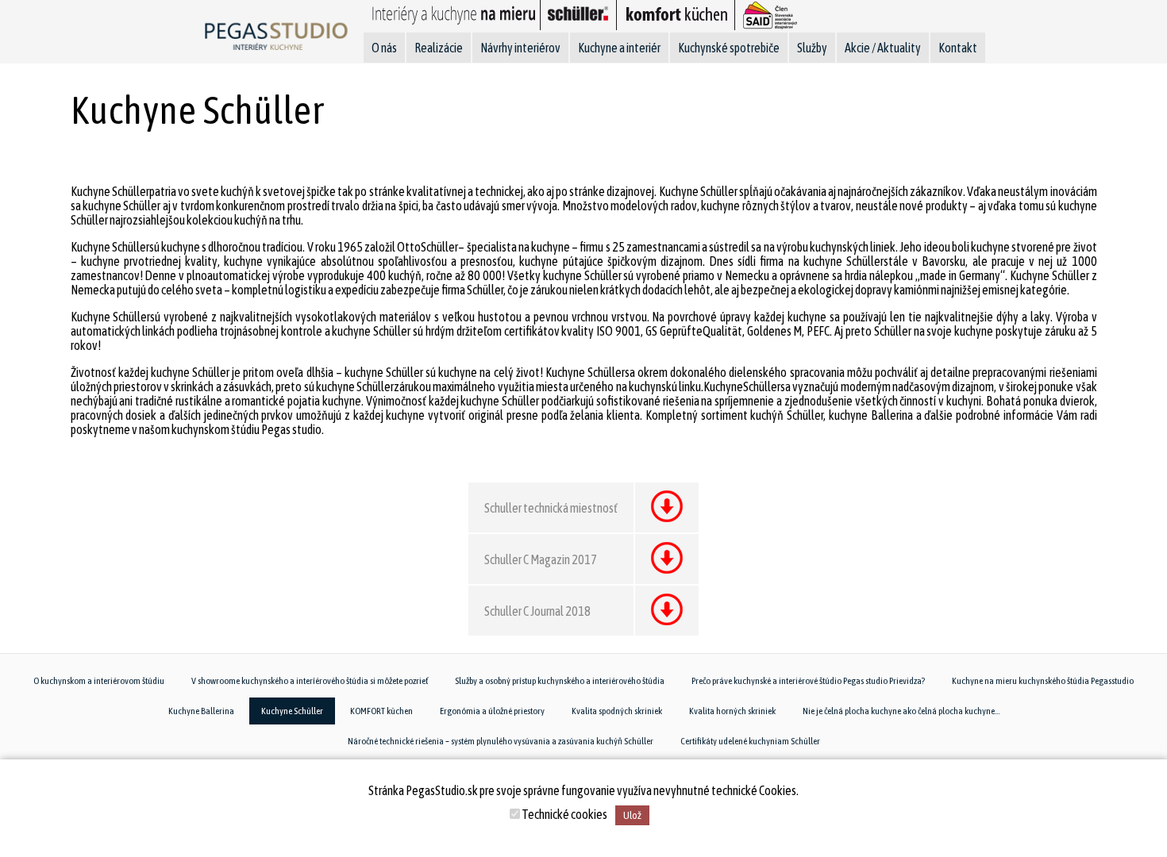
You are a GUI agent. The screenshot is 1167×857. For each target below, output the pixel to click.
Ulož (632, 815)
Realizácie (438, 47)
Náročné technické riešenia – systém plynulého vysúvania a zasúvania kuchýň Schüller (500, 741)
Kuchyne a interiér (619, 47)
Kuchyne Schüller (292, 711)
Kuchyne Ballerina (201, 711)
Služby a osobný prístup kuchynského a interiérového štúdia (559, 680)
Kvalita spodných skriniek (617, 711)
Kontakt (957, 47)
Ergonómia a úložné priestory (492, 711)
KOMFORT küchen (381, 711)
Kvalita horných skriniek (732, 711)
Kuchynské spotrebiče (729, 47)
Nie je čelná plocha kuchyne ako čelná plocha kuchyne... (901, 711)
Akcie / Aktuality (883, 47)
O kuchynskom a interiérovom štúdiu (98, 680)
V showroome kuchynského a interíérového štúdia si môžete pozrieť (309, 680)
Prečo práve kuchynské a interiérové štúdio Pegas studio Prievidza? (808, 680)
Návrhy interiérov (520, 47)
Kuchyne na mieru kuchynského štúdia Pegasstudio (1043, 680)
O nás (384, 47)
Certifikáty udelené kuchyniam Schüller (750, 741)
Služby (812, 47)
